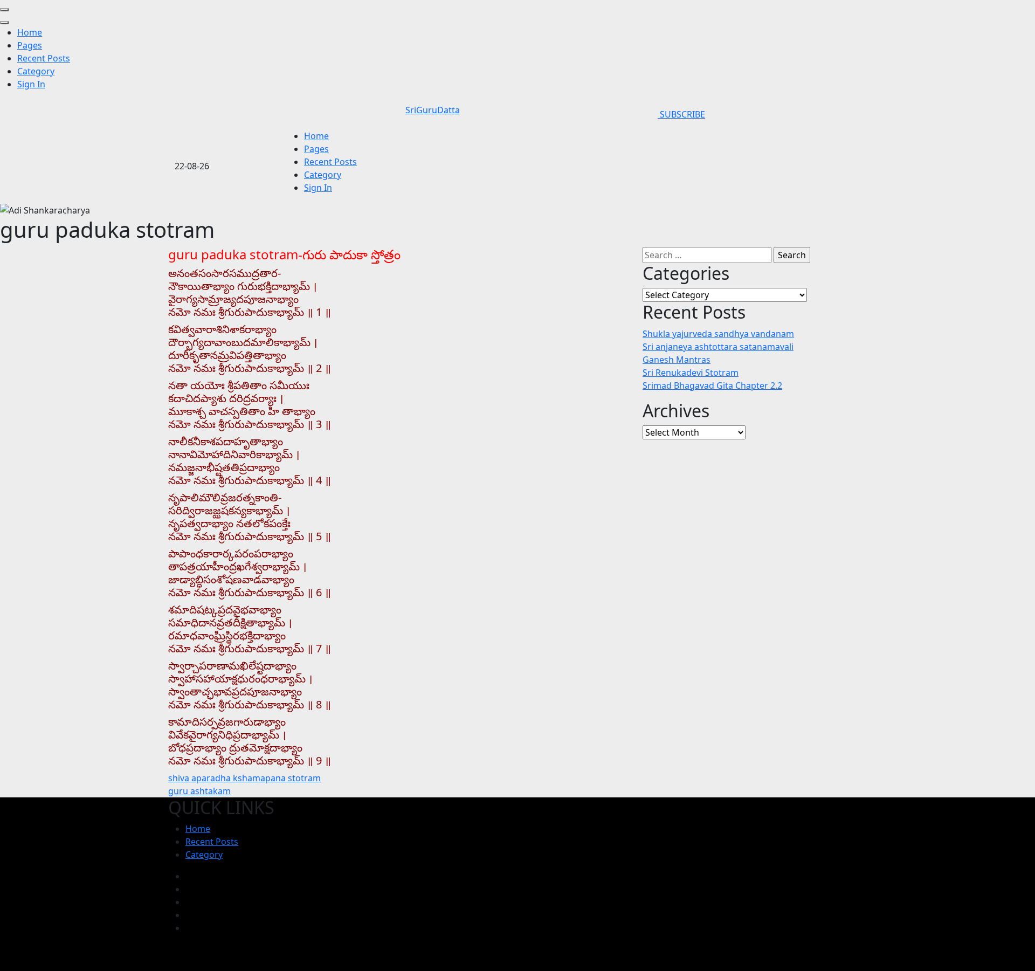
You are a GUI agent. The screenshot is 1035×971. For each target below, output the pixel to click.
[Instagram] (188, 889)
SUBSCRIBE (681, 114)
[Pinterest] (188, 915)
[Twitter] (188, 902)
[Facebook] (188, 876)
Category (35, 71)
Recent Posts (43, 58)
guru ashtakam (199, 791)
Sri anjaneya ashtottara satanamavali (718, 347)
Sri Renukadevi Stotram (691, 372)
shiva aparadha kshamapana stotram (244, 778)
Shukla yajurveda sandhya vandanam (718, 334)
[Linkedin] (188, 928)
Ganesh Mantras (676, 360)
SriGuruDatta (432, 110)
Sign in (31, 84)
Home (29, 32)
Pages (29, 45)
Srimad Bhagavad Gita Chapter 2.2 (712, 385)
